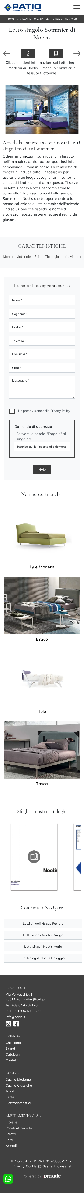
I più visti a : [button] (72, 256)
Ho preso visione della (44, 411)
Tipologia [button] (52, 256)
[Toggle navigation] (77, 7)
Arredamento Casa (30, 18)
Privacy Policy (60, 411)
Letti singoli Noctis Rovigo (43, 935)
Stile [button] (38, 256)
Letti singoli (54, 18)
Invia (42, 469)
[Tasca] (42, 750)
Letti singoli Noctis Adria (43, 946)
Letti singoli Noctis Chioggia (43, 958)
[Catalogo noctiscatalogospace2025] (34, 857)
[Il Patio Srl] (22, 7)
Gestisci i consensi (56, 1166)
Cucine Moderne (18, 1079)
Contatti (12, 1060)
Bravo (42, 639)
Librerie (11, 1122)
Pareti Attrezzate (19, 1128)
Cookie (31, 1166)
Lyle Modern (42, 567)
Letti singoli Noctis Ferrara (43, 923)
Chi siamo (13, 1043)
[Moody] (7, 53)
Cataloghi (13, 1054)
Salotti (11, 1134)
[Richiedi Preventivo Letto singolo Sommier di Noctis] (28, 53)
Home (10, 18)
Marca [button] (8, 256)
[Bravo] (42, 605)
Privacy (18, 1166)
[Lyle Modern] (42, 533)
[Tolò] (77, 53)
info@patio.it (15, 1017)
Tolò (42, 711)
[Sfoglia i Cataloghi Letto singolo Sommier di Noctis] (56, 53)
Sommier (71, 18)
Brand (10, 1048)
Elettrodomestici (18, 1103)
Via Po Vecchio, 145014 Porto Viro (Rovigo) (26, 996)
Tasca (42, 783)
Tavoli (10, 1091)
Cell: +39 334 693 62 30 (24, 1011)
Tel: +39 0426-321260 (22, 1005)
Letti (9, 1140)
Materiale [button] (23, 256)
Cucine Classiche (19, 1085)
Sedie (10, 1097)
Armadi (11, 1146)
